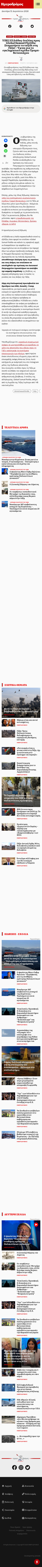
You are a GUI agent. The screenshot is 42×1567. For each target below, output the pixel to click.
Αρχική (8, 1486)
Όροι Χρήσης (27, 1527)
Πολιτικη (32, 36)
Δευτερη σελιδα (15, 1214)
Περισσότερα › (35, 939)
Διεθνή (7, 1518)
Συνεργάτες (30, 1518)
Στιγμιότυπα (31, 1510)
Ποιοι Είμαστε (15, 1527)
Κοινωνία (29, 1486)
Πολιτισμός (30, 1494)
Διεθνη (9, 36)
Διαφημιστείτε (22, 1534)
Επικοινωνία (30, 1530)
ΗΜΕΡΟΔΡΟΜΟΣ (13, 63)
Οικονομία (9, 1510)
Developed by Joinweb (32, 1556)
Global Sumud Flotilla (21, 391)
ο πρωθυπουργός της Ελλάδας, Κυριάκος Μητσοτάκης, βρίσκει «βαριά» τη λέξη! (19, 221)
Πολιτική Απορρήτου (16, 1530)
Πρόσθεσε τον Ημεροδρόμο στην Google (20, 108)
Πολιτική (9, 1502)
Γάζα (35, 391)
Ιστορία (28, 1502)
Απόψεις (8, 1494)
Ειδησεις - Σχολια (20, 36)
